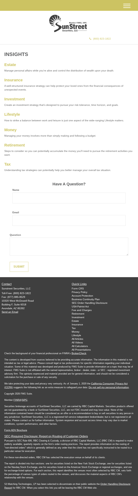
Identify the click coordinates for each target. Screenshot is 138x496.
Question (15, 234)
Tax (7, 164)
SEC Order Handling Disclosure (89, 302)
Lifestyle (12, 114)
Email (15, 212)
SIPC (24, 399)
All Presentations (81, 349)
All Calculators (80, 346)
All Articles (77, 338)
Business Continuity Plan (86, 299)
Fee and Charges (82, 310)
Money (10, 130)
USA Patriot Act (80, 306)
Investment (14, 99)
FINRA (17, 399)
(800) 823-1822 (102, 38)
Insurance (13, 80)
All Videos (77, 342)
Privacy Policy (79, 292)
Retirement (14, 145)
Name (15, 189)
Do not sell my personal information (109, 387)
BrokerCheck (79, 353)
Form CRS (78, 288)
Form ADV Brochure (15, 430)
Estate (10, 64)
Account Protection (82, 295)
